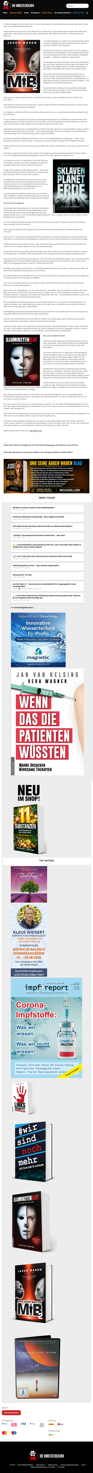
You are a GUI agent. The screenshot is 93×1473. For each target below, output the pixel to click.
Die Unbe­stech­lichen (62, 13)
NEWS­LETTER (78, 13)
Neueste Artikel (16, 13)
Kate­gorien (35, 13)
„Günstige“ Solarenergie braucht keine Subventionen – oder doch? (39, 535)
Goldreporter (17, 568)
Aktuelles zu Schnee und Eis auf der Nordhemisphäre (33, 508)
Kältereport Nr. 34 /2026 (22, 575)
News (26, 13)
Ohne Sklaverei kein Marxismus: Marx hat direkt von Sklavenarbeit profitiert (42, 526)
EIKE (14, 510)
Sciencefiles (17, 519)
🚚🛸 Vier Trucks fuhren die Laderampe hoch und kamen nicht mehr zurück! (42, 556)
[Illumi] (34, 1222)
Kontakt (61, 1467)
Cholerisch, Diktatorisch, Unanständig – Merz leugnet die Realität (38, 517)
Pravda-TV (16, 549)
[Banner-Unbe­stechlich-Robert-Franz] (29, 884)
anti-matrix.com (36, 431)
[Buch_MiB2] (34, 1293)
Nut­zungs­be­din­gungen (70, 1465)
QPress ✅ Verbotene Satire (22, 589)
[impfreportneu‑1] (46, 1028)
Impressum (40, 1465)
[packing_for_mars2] (46, 1365)
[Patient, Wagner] (47, 722)
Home (5, 13)
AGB (83, 1465)
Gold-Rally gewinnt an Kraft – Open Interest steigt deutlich (36, 566)
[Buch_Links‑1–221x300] (24, 1097)
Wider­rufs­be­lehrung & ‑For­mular (43, 1467)
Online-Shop (47, 13)
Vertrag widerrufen (11, 1413)
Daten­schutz (53, 1465)
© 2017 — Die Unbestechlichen (21, 1465)
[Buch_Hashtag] (34, 1152)
